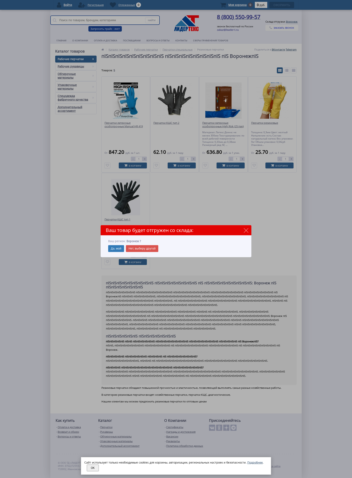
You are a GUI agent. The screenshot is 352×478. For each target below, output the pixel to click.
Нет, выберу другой (142, 248)
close (246, 230)
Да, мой (116, 248)
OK (93, 467)
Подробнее (255, 462)
